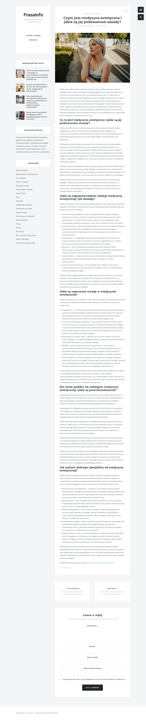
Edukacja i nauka (22, 186)
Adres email (92, 657)
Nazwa (92, 646)
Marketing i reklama (24, 205)
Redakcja (33, 40)
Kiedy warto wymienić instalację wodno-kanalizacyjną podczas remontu (36, 115)
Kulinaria (19, 201)
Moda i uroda (21, 212)
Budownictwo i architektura (27, 174)
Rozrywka (20, 231)
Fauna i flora (21, 193)
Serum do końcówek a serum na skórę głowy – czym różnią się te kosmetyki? (37, 87)
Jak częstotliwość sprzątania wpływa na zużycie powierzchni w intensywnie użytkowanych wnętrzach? (36, 101)
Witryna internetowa (93, 668)
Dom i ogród (21, 178)
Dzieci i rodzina (22, 182)
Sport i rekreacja (22, 239)
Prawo (18, 227)
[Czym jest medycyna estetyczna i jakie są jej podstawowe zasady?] (92, 58)
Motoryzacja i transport (25, 216)
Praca (18, 224)
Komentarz (92, 626)
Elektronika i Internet (24, 189)
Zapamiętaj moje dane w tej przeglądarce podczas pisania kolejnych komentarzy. (94, 679)
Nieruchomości (22, 220)
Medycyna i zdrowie (93, 14)
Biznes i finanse (22, 170)
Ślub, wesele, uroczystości (26, 235)
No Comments (65, 568)
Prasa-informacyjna (87, 26)
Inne (17, 197)
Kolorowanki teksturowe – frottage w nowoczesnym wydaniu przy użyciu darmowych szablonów (37, 74)
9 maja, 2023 (102, 26)
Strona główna (33, 35)
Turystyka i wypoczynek (25, 243)
